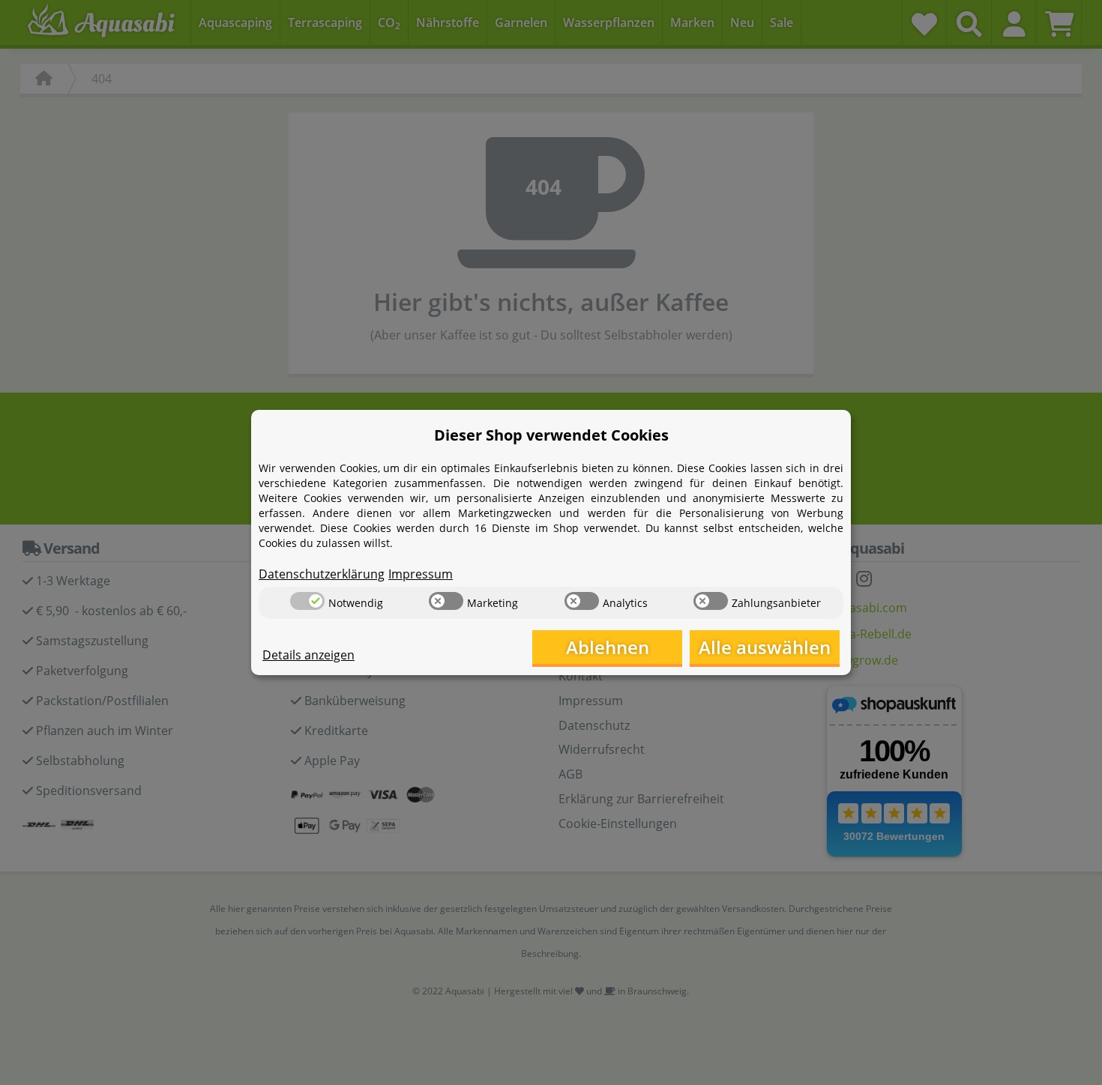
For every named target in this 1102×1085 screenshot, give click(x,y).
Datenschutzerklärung (322, 574)
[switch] (307, 601)
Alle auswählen (765, 647)
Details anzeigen (308, 655)
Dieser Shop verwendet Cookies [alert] (551, 435)
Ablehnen (607, 647)
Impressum (420, 574)
